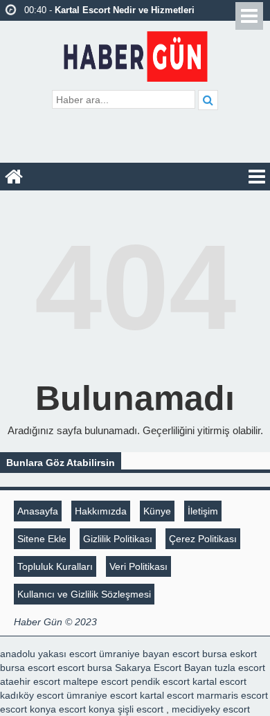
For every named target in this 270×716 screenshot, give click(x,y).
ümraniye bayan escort (149, 653)
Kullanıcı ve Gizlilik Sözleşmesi (84, 594)
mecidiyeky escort (211, 709)
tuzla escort (240, 667)
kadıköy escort (32, 695)
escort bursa (84, 667)
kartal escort (219, 681)
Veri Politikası (138, 566)
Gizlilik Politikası (117, 538)
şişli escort (140, 709)
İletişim (203, 511)
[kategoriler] (257, 176)
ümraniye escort (101, 695)
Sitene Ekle (41, 538)
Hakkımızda (101, 511)
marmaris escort (232, 695)
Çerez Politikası (203, 538)
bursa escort (27, 667)
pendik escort (160, 681)
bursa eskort (229, 653)
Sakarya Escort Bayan (163, 667)
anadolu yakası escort (48, 653)
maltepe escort (95, 681)
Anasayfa (37, 511)
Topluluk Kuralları (55, 566)
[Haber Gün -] (135, 53)
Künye (157, 511)
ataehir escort (30, 681)
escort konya (28, 709)
